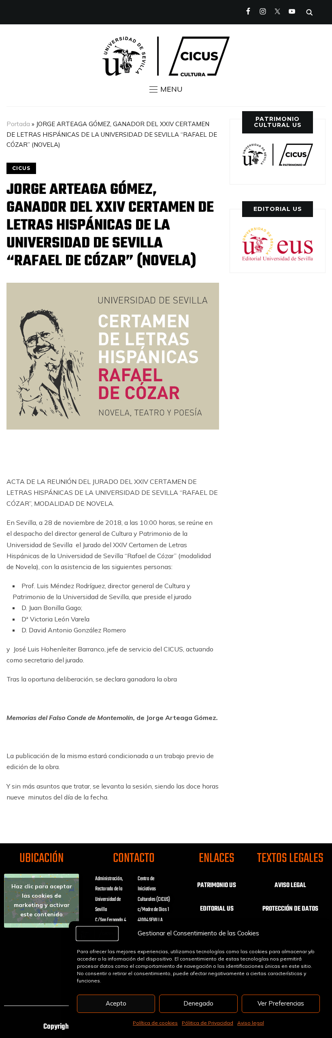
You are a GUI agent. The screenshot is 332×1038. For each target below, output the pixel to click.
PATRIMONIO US (216, 885)
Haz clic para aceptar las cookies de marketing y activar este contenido (41, 900)
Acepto (116, 1003)
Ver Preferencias (281, 1003)
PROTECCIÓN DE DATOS (290, 909)
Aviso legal (250, 1023)
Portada (18, 124)
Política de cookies (155, 1023)
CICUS (21, 168)
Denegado (198, 1003)
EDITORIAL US (217, 909)
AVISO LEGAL (290, 885)
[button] (166, 89)
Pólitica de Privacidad (207, 1023)
